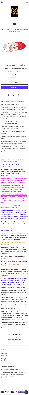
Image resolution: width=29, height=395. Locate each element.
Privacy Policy (4, 359)
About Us (3, 360)
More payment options (14, 90)
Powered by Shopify (22, 389)
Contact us (4, 353)
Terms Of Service (5, 355)
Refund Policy (4, 357)
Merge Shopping (14, 389)
